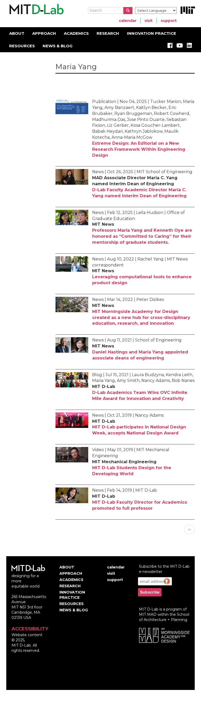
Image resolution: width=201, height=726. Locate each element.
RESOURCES (22, 45)
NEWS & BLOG (57, 45)
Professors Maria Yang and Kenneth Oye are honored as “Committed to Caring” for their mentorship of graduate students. (142, 236)
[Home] (35, 9)
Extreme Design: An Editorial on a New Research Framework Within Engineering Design (138, 149)
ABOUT (16, 33)
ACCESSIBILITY (30, 629)
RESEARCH (108, 33)
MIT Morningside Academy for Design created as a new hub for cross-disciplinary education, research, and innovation (141, 317)
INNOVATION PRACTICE (151, 33)
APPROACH (44, 33)
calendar (127, 20)
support (169, 20)
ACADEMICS (76, 33)
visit (148, 20)
